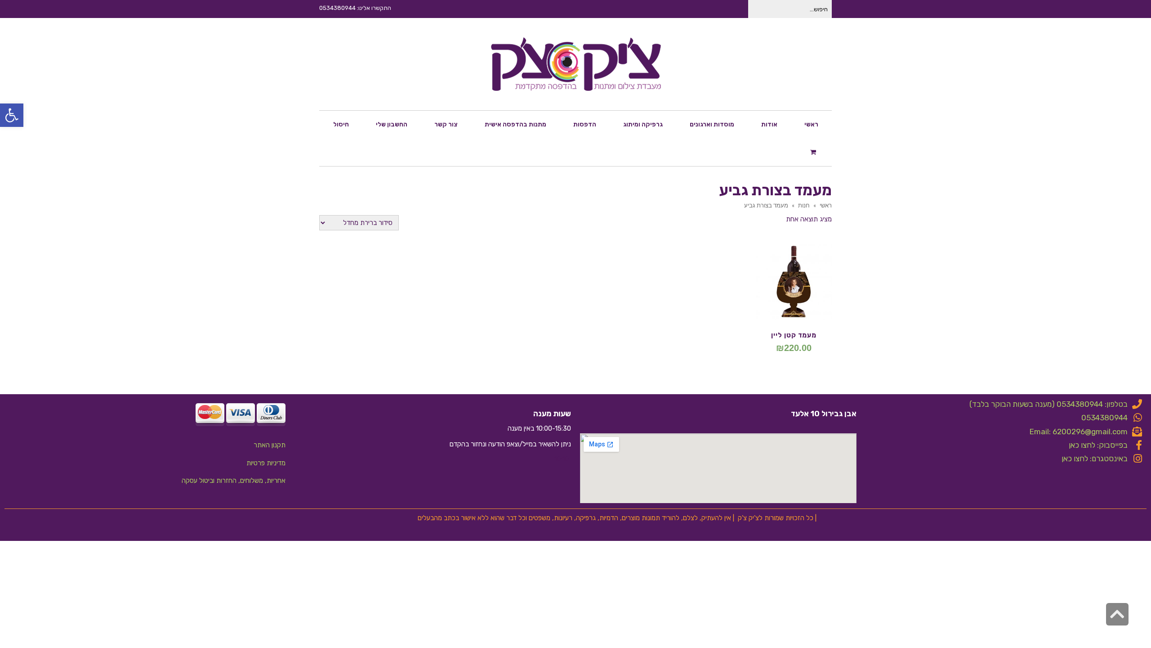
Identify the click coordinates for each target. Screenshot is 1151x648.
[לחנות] (814, 151)
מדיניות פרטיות (266, 463)
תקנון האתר (270, 445)
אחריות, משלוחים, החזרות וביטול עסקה (234, 481)
